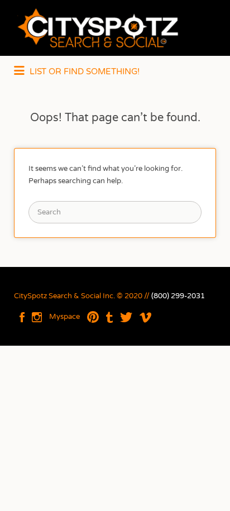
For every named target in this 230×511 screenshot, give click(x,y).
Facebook (22, 317)
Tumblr (109, 317)
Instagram (37, 317)
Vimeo (145, 317)
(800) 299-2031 (178, 296)
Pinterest (93, 317)
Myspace (64, 316)
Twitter (126, 317)
